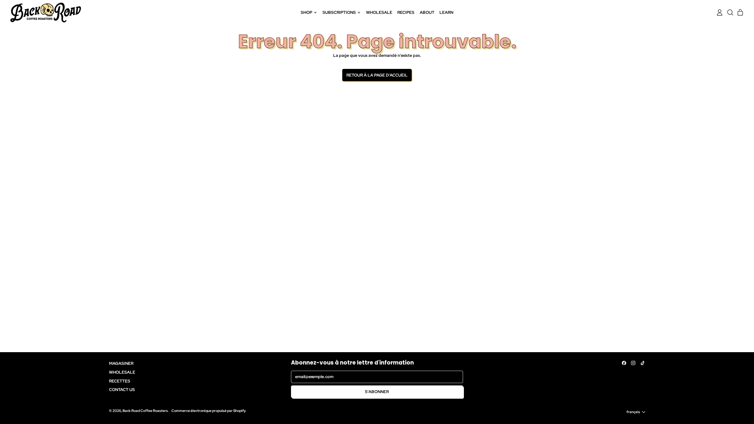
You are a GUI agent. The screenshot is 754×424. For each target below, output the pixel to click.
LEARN (446, 12)
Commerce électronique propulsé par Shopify (208, 410)
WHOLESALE (379, 12)
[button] (730, 12)
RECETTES (119, 381)
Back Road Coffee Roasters (145, 410)
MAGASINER (121, 363)
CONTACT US (122, 389)
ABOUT (427, 12)
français (633, 411)
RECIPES (405, 12)
